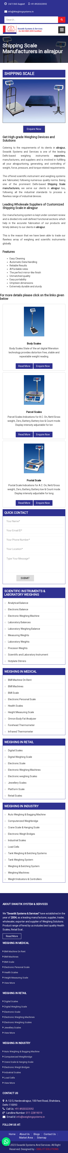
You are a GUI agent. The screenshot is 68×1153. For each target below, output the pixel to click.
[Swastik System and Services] (23, 29)
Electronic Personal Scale (22, 699)
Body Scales (34, 343)
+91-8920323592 (39, 4)
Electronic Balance (18, 609)
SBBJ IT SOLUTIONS (47, 1149)
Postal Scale (34, 480)
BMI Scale (13, 692)
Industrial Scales (17, 840)
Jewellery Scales (17, 782)
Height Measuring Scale (21, 712)
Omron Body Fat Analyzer (22, 718)
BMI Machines (15, 686)
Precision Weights (18, 648)
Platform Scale (16, 789)
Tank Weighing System (20, 859)
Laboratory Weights (18, 641)
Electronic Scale (16, 763)
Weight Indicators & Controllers (25, 879)
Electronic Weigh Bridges (21, 833)
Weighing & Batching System (24, 866)
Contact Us (50, 1134)
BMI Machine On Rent (20, 680)
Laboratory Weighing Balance (24, 628)
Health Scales (15, 705)
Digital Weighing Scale (20, 757)
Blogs (37, 1134)
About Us (25, 1134)
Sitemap (41, 1137)
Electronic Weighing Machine (23, 615)
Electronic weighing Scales (22, 776)
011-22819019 (34, 1112)
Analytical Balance (18, 603)
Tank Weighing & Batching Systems (27, 853)
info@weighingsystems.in (21, 11)
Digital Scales (15, 750)
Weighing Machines (18, 872)
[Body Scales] (34, 321)
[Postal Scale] (34, 458)
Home (12, 1134)
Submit (25, 578)
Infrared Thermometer (20, 731)
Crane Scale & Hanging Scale (24, 827)
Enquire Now (34, 129)
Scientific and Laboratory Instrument (28, 654)
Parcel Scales (34, 412)
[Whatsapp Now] (6, 1141)
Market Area (26, 1137)
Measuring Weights (18, 635)
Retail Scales (15, 795)
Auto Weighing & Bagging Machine (27, 814)
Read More (24, 366)
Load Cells (13, 846)
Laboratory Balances (19, 622)
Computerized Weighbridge (23, 821)
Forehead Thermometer (21, 725)
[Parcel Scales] (34, 390)
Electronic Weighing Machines (24, 769)
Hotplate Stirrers (17, 661)
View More (9, 983)
